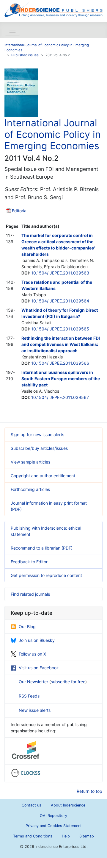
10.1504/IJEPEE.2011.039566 (60, 363)
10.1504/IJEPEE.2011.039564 (60, 300)
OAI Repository (53, 815)
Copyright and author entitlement (43, 475)
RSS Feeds (29, 695)
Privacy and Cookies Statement (54, 825)
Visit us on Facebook (39, 667)
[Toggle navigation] (12, 30)
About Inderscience (68, 805)
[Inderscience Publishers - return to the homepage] (53, 9)
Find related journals (30, 594)
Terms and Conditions (32, 836)
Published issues (25, 55)
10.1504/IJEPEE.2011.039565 (60, 328)
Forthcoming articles (30, 489)
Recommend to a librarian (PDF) (42, 547)
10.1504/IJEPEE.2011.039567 (60, 397)
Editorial (19, 210)
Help (66, 836)
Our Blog (27, 626)
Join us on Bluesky (37, 640)
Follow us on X (32, 653)
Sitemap (86, 836)
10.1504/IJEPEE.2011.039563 (60, 272)
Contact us (31, 805)
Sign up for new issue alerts (37, 434)
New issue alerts (35, 710)
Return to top (89, 791)
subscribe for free (68, 681)
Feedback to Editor (29, 561)
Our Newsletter (34, 681)
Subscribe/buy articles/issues (39, 448)
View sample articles (30, 461)
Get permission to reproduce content (46, 575)
